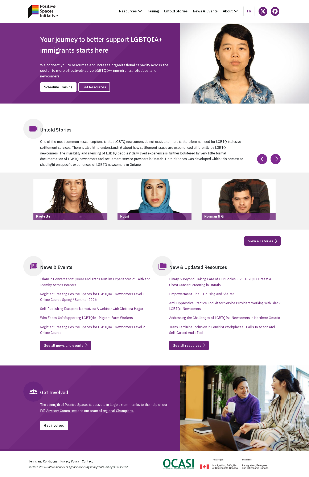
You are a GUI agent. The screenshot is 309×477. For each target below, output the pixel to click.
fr (249, 11)
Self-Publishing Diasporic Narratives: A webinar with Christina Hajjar (91, 309)
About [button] (228, 11)
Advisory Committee (61, 411)
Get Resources (94, 87)
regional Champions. (118, 411)
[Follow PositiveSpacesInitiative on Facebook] (275, 11)
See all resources (187, 345)
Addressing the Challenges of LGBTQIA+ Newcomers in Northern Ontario (224, 318)
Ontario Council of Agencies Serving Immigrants (75, 467)
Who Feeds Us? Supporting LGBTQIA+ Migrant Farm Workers (86, 318)
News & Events (205, 11)
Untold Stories (176, 11)
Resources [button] (128, 11)
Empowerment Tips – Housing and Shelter (201, 294)
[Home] (43, 11)
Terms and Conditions (42, 461)
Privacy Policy (69, 461)
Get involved (54, 425)
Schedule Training (58, 87)
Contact (87, 461)
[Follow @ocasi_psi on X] (263, 11)
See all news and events (63, 345)
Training (152, 11)
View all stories (260, 241)
